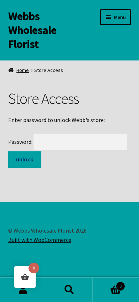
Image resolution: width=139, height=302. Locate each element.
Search (69, 290)
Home (22, 70)
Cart (107, 283)
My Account (23, 290)
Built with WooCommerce (39, 239)
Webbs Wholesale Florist (32, 30)
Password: (21, 141)
